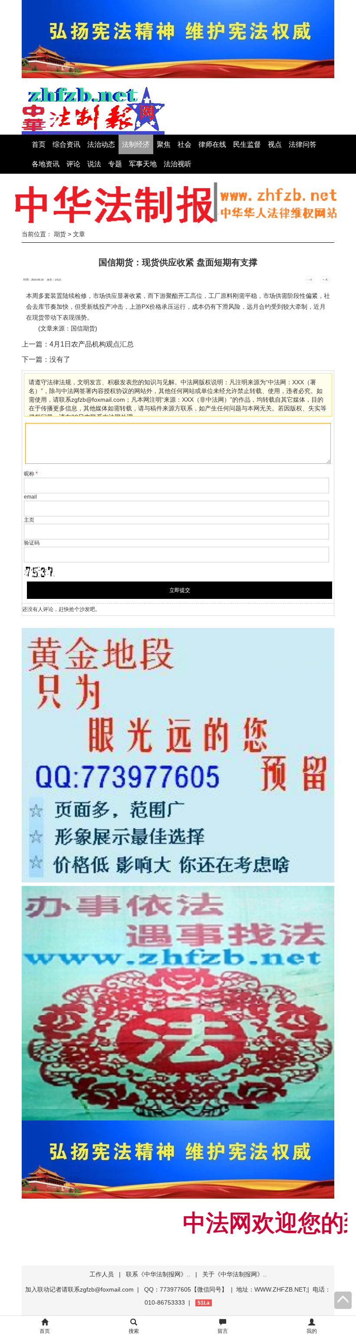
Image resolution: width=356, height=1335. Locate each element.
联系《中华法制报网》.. (158, 1274)
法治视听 (177, 164)
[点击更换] (39, 572)
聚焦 (164, 144)
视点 (275, 144)
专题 (115, 164)
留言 (223, 1331)
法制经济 (136, 144)
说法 (94, 164)
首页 (39, 144)
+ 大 (325, 279)
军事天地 (143, 164)
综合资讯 (66, 144)
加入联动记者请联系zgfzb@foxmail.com (79, 1289)
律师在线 (212, 144)
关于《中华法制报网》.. (234, 1274)
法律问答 (302, 144)
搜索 (134, 1331)
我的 (312, 1331)
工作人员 (101, 1274)
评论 (73, 164)
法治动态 (101, 144)
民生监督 (247, 144)
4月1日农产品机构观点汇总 (91, 344)
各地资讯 (45, 164)
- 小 (310, 279)
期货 (60, 234)
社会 (184, 144)
